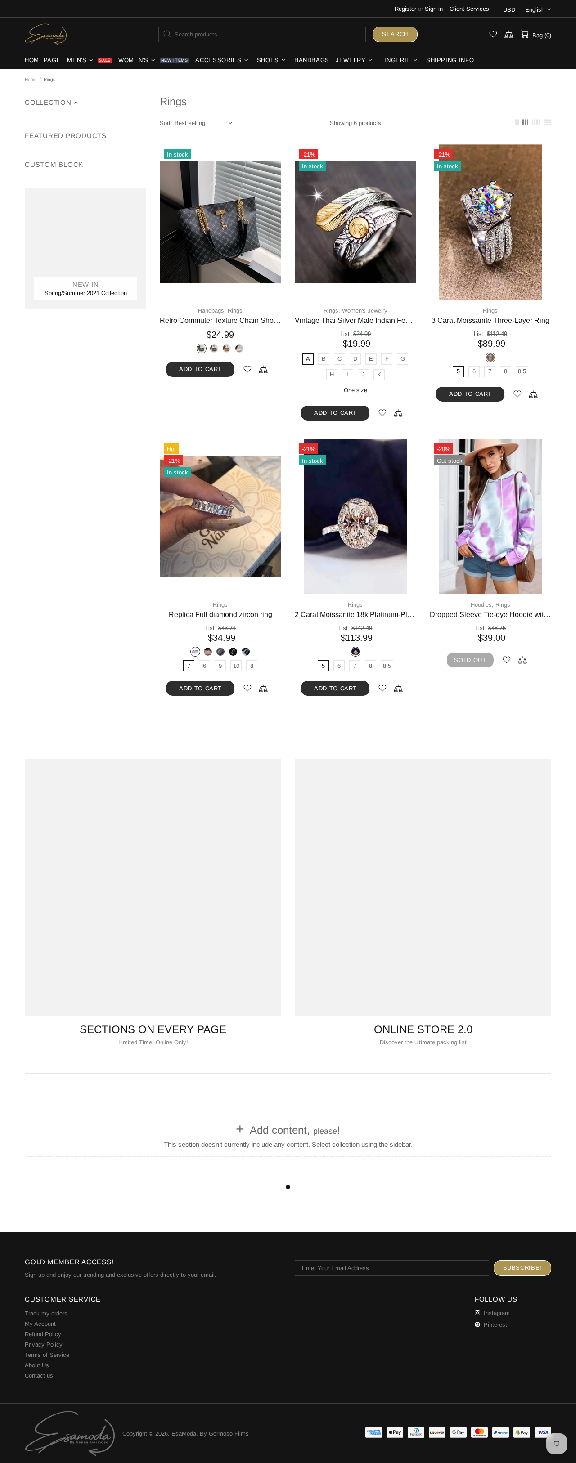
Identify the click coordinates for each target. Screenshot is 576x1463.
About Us (37, 1365)
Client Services (469, 8)
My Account (40, 1323)
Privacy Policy (44, 1344)
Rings (235, 310)
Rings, (332, 310)
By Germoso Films (224, 1433)
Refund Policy (43, 1334)
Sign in (434, 8)
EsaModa (46, 34)
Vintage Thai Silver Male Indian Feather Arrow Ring (355, 320)
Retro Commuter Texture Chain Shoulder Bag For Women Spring (220, 320)
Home (31, 79)
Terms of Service (47, 1354)
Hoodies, (482, 604)
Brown (214, 348)
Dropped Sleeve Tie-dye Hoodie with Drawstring (490, 614)
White (239, 348)
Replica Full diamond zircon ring (220, 614)
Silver (490, 357)
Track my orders (46, 1313)
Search (395, 34)
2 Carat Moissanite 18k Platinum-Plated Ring (355, 614)
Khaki (227, 348)
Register (405, 8)
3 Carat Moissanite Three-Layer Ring (490, 320)
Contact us (39, 1375)
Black (202, 348)
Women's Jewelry (364, 310)
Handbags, (212, 310)
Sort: (166, 123)
